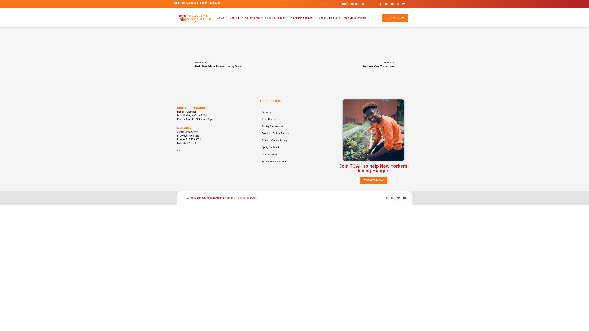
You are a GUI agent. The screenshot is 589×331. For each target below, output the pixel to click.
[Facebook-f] (380, 4)
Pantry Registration (273, 126)
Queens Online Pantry (274, 140)
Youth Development (302, 17)
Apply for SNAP (270, 147)
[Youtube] (392, 4)
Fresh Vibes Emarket (354, 17)
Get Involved (252, 17)
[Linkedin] (403, 4)
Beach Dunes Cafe (329, 17)
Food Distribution (275, 17)
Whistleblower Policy (274, 161)
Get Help (235, 17)
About (220, 17)
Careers (266, 112)
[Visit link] (194, 18)
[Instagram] (398, 4)
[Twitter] (386, 4)
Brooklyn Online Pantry (275, 133)
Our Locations (270, 154)
